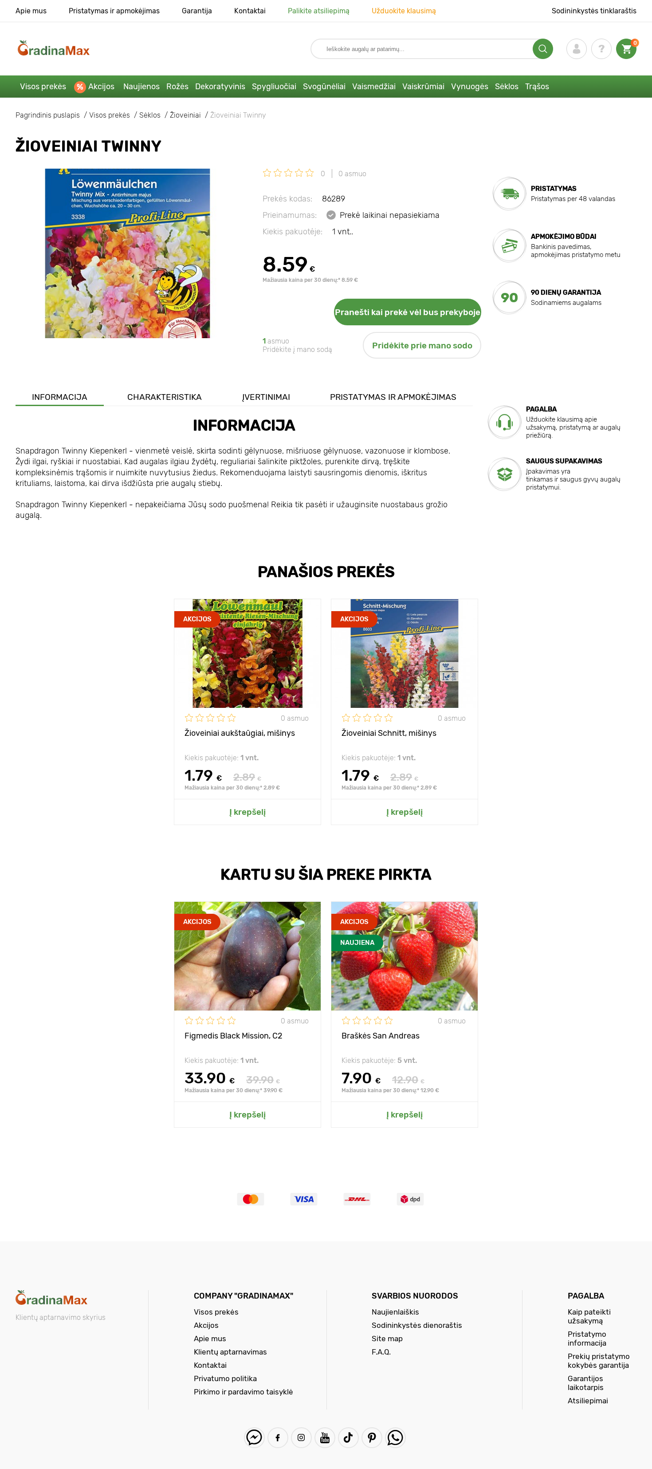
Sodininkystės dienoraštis (417, 1325)
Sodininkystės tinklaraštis (594, 11)
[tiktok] (348, 1437)
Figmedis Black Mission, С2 (234, 1036)
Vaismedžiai (374, 86)
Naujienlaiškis (395, 1311)
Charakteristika (164, 397)
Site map (387, 1338)
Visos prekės (43, 86)
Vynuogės (469, 86)
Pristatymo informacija (587, 1338)
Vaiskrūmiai (423, 86)
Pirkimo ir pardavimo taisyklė (243, 1391)
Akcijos (101, 86)
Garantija (197, 11)
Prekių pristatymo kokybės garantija (599, 1361)
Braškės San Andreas (381, 1036)
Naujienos (141, 86)
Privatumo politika (225, 1378)
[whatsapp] (395, 1437)
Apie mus (31, 11)
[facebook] (277, 1437)
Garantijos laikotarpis (586, 1383)
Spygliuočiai (274, 86)
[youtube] (324, 1437)
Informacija (59, 397)
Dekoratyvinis (220, 86)
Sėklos (506, 86)
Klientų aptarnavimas (230, 1351)
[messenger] (254, 1437)
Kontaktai (250, 11)
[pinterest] (371, 1437)
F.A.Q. (381, 1351)
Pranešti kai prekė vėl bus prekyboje (407, 312)
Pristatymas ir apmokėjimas (114, 11)
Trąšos (537, 86)
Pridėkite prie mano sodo (422, 345)
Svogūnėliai (324, 86)
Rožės (177, 86)
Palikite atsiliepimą (319, 11)
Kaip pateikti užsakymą (589, 1316)
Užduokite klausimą (404, 11)
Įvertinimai (266, 397)
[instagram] (301, 1437)
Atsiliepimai (588, 1400)
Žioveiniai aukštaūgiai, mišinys (240, 733)
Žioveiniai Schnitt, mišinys (389, 733)
